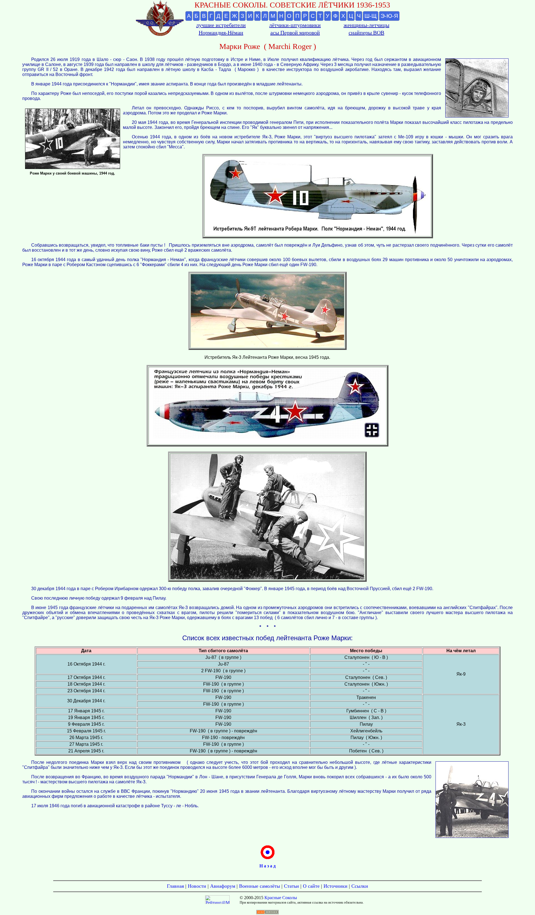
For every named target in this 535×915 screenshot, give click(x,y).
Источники (335, 886)
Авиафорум (222, 886)
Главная (175, 886)
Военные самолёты (259, 886)
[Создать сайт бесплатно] (267, 912)
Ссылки (359, 886)
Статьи (291, 886)
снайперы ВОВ (366, 33)
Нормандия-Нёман (221, 33)
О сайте (311, 886)
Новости (197, 886)
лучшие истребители (221, 25)
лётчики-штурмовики (295, 25)
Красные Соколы (280, 897)
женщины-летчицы (366, 25)
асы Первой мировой (295, 33)
